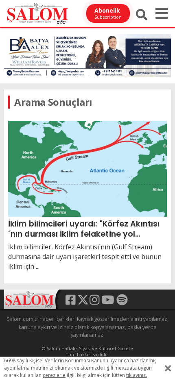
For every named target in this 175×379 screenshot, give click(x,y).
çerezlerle (54, 375)
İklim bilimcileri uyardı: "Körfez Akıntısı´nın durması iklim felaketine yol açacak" (84, 228)
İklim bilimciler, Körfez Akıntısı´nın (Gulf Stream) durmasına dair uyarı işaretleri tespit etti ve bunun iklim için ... (85, 256)
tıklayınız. (136, 375)
